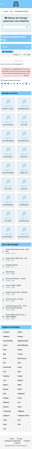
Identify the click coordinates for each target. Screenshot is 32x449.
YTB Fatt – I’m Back (8, 109)
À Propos (19, 438)
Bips (4, 354)
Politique (6, 398)
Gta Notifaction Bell (24, 109)
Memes (5, 385)
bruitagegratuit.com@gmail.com (13, 75)
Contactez (17, 443)
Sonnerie (6, 407)
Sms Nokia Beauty (8, 141)
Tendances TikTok (23, 415)
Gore (4, 371)
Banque (20, 349)
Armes (5, 345)
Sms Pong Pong (8, 125)
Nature (20, 389)
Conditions (27, 441)
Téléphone (21, 411)
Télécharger (8, 51)
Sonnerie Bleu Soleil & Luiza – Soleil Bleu (17, 250)
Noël (4, 393)
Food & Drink (7, 367)
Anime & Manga (8, 341)
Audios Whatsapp (23, 345)
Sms (11, 11)
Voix (4, 429)
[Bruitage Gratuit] (16, 4)
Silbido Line (24, 173)
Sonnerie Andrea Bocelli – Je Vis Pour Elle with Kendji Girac (16, 307)
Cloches (20, 354)
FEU (4, 363)
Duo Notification (8, 205)
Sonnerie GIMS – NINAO (13, 285)
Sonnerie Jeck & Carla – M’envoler (17, 292)
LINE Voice (24, 157)
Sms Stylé (8, 221)
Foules (20, 367)
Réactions (6, 402)
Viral (19, 424)
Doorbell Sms (8, 157)
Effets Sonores (22, 358)
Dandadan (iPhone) (12, 265)
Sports (20, 407)
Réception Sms (24, 221)
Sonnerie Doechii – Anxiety (14, 299)
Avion (5, 349)
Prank (19, 398)
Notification (21, 393)
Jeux (4, 380)
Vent (19, 420)
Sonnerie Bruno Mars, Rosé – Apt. (16, 258)
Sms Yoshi (8, 189)
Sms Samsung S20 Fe (9, 237)
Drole (5, 358)
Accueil (5, 11)
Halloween (6, 376)
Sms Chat (24, 125)
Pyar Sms (24, 189)
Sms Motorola (24, 205)
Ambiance (6, 336)
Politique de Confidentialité (13, 441)
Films (19, 363)
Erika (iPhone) (10, 272)
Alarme (20, 332)
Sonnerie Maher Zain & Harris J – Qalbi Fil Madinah (16, 316)
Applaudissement (23, 341)
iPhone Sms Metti (8, 173)
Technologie (7, 411)
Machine (20, 380)
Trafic (5, 420)
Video (5, 424)
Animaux (20, 336)
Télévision (6, 415)
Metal (19, 385)
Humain (20, 376)
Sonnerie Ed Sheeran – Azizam (16, 278)
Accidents (6, 332)
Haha (19, 371)
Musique (5, 389)
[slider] (16, 47)
